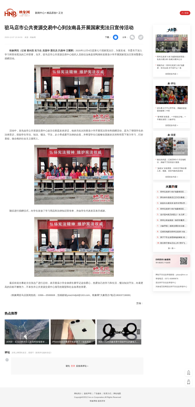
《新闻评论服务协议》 (43, 353)
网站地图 (117, 393)
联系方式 (107, 393)
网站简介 (78, 393)
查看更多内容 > (171, 74)
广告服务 (97, 393)
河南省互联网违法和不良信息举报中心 (171, 286)
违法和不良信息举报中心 (166, 283)
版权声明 (87, 393)
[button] (7, 331)
